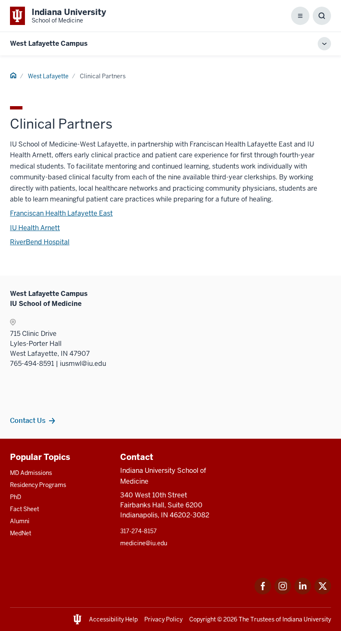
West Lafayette (48, 76)
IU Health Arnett (35, 228)
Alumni (20, 521)
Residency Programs (38, 485)
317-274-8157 (138, 531)
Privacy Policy (163, 619)
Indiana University (306, 619)
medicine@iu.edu (143, 543)
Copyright (202, 619)
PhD (15, 497)
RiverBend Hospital (39, 242)
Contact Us (27, 420)
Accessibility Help (113, 619)
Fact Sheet (24, 509)
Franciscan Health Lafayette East (61, 213)
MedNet (20, 533)
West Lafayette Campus (49, 43)
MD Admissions (31, 473)
